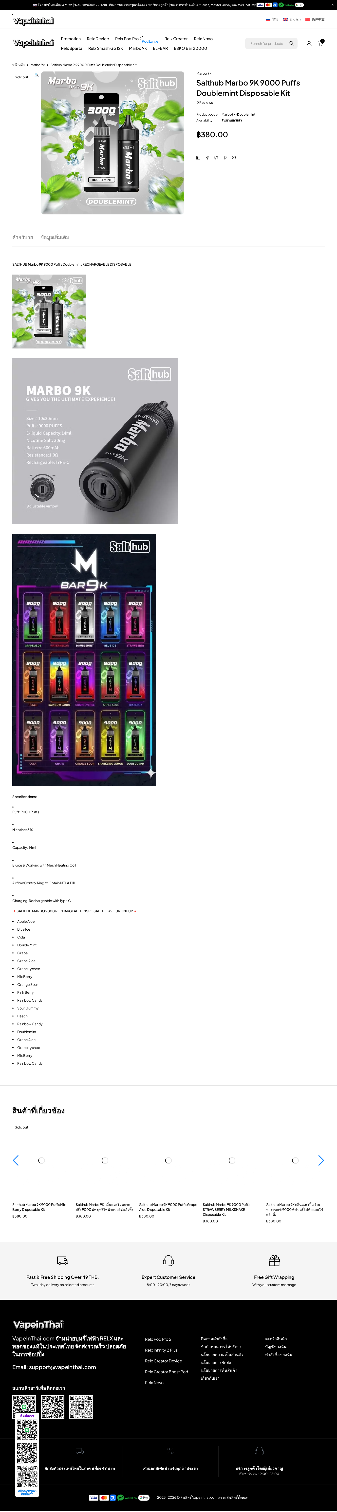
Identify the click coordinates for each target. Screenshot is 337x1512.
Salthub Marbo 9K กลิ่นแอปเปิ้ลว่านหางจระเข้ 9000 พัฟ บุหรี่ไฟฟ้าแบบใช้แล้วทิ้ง (294, 1209)
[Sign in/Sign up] (309, 43)
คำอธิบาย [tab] (22, 237)
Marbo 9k (38, 65)
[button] (37, 142)
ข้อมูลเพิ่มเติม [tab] (54, 237)
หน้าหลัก (18, 65)
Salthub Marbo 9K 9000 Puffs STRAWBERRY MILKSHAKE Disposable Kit (226, 1209)
